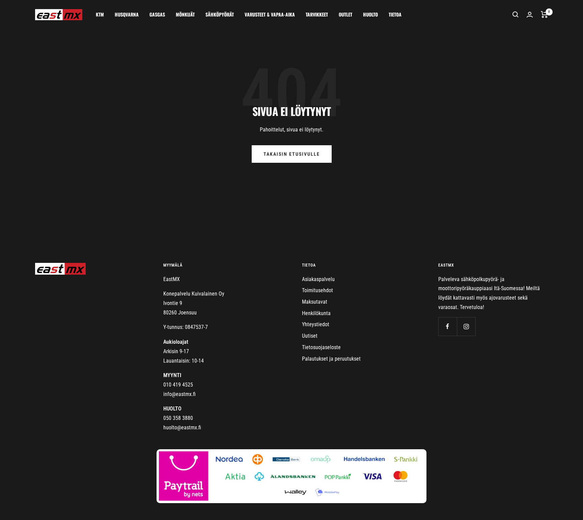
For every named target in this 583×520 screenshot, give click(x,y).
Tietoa (395, 14)
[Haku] (515, 14)
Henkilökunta (316, 313)
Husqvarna (127, 14)
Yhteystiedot (315, 324)
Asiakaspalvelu (318, 279)
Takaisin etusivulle (291, 154)
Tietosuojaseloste (321, 347)
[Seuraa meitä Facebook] (447, 326)
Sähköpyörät (219, 14)
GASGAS (157, 14)
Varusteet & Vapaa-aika (270, 14)
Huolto (370, 14)
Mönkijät (185, 14)
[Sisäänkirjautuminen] (530, 15)
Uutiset (309, 336)
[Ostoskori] (544, 14)
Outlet (345, 14)
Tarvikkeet (317, 14)
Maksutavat (314, 302)
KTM (100, 14)
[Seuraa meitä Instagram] (466, 326)
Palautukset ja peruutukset (331, 359)
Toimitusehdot (317, 290)
